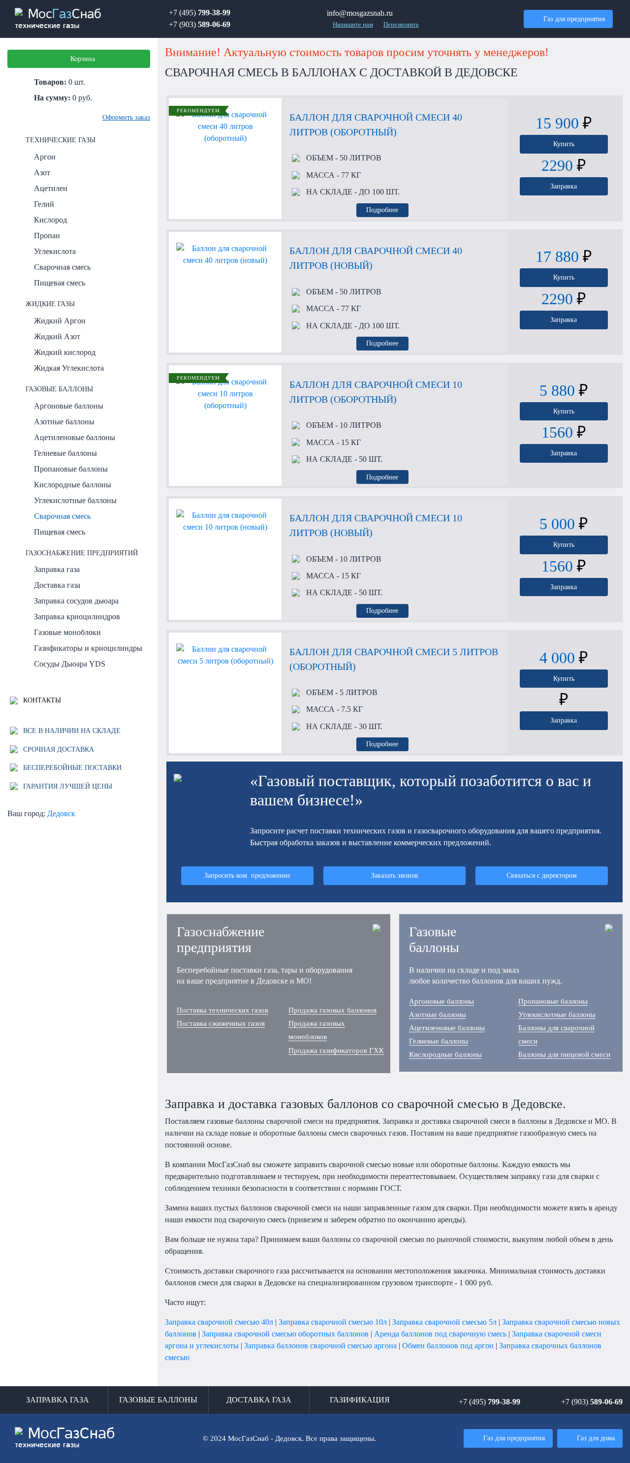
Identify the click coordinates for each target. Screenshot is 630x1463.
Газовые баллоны (59, 389)
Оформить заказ (126, 117)
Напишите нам (353, 24)
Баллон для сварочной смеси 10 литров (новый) (375, 525)
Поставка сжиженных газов (221, 1023)
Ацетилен (50, 188)
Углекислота (55, 251)
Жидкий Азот (57, 336)
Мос (65, 1438)
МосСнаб (58, 19)
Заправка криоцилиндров (77, 616)
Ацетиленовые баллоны (74, 437)
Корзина (82, 59)
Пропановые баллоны (71, 469)
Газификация (360, 1400)
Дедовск (61, 813)
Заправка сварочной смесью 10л (333, 1322)
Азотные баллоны (64, 421)
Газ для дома (596, 1438)
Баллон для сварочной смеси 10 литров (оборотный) (375, 392)
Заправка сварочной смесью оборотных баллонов (285, 1334)
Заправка (563, 186)
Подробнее (382, 210)
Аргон (45, 157)
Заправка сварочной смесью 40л (219, 1322)
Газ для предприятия (574, 19)
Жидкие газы (50, 304)
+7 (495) (199, 12)
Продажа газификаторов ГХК (336, 1050)
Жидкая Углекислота (69, 368)
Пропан (47, 235)
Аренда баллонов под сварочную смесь (440, 1334)
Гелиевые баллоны (65, 453)
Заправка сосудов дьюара (76, 601)
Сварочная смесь (62, 267)
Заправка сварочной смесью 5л (444, 1322)
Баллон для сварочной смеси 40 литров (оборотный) (375, 124)
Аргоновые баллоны (68, 406)
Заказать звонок (394, 875)
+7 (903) (199, 24)
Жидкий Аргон (60, 321)
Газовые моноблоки (67, 632)
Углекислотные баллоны (75, 500)
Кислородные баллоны (72, 484)
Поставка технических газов (222, 1010)
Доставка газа (57, 585)
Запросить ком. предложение (247, 875)
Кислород (50, 220)
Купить (563, 144)
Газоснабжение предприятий (82, 553)
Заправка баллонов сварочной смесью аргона (320, 1345)
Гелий (44, 204)
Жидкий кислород (64, 352)
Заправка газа (57, 569)
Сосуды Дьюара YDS (69, 664)
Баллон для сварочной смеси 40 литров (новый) (375, 258)
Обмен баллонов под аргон (448, 1345)
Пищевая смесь (59, 283)
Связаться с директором (541, 875)
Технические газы (60, 140)
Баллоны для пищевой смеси (564, 1054)
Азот (42, 172)
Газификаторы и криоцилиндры (88, 648)
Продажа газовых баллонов (332, 1010)
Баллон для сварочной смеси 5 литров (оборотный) (393, 659)
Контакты (41, 700)
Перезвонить (401, 24)
